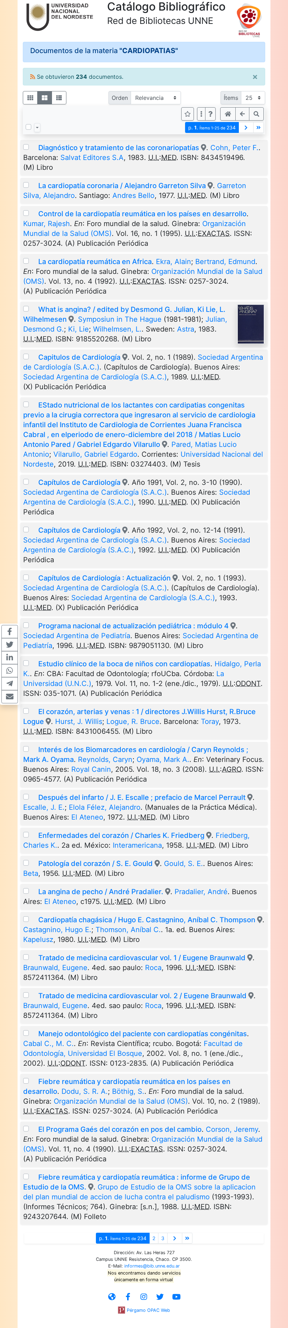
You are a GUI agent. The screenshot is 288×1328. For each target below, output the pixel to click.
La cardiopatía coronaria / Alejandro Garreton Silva (122, 185)
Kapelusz (38, 939)
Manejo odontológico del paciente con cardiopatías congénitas (142, 1033)
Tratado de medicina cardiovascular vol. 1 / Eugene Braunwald (142, 958)
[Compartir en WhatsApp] (9, 670)
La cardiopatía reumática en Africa (95, 261)
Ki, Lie (78, 329)
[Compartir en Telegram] (9, 683)
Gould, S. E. (183, 863)
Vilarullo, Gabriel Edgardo (95, 454)
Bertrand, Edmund (225, 261)
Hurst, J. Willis (78, 721)
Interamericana (137, 845)
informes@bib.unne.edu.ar (152, 1266)
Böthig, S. (128, 1091)
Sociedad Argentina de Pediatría (76, 635)
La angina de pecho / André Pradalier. (100, 891)
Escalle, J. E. (44, 807)
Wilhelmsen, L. (117, 329)
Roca (153, 967)
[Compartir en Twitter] (9, 644)
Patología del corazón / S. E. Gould (95, 863)
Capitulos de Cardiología (79, 357)
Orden (120, 97)
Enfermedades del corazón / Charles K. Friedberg (121, 835)
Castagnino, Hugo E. (57, 929)
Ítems (231, 97)
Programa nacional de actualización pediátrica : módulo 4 (134, 626)
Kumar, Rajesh (46, 223)
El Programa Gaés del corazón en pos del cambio (120, 1129)
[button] (210, 114)
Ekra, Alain (173, 261)
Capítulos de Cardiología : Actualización (104, 578)
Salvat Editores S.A (92, 157)
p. (212, 127)
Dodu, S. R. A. (84, 1091)
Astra (185, 329)
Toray (210, 721)
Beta (30, 873)
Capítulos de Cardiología (79, 482)
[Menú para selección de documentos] (37, 127)
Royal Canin (91, 769)
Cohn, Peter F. (234, 147)
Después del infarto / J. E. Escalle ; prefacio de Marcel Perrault (142, 797)
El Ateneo (87, 817)
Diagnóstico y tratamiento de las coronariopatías (118, 147)
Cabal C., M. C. (48, 1043)
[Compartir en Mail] (9, 696)
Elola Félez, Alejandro (104, 807)
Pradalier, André (201, 891)
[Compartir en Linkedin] (9, 657)
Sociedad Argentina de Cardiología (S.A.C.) (95, 377)
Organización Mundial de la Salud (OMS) (121, 1101)
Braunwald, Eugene (55, 967)
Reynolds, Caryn (105, 759)
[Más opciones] (201, 114)
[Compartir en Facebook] (9, 631)
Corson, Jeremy (232, 1129)
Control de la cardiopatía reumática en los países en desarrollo (142, 214)
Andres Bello (133, 195)
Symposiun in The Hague (120, 319)
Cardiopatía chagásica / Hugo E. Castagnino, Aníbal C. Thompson (146, 920)
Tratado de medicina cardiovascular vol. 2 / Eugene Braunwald (142, 996)
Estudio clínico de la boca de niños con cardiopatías (124, 664)
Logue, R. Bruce (132, 721)
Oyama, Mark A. (163, 759)
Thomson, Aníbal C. (128, 929)
